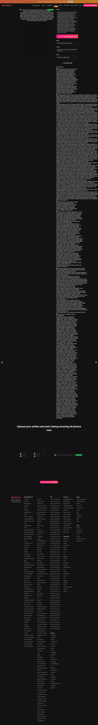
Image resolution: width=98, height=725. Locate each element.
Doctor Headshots (28, 644)
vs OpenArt (52, 685)
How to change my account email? (57, 591)
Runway (65, 547)
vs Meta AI (52, 687)
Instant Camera (27, 512)
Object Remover (67, 521)
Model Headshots (28, 538)
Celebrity (26, 633)
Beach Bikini (26, 593)
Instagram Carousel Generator (30, 591)
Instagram (26, 505)
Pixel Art (39, 637)
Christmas (39, 529)
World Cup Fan (27, 604)
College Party (40, 659)
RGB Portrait (40, 650)
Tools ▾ (43, 5)
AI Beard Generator (41, 696)
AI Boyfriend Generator (29, 600)
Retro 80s (39, 547)
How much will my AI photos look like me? (59, 587)
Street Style (26, 545)
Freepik (65, 558)
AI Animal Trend (40, 619)
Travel (25, 540)
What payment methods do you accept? (59, 573)
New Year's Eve (27, 628)
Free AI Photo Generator (82, 499)
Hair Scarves (40, 562)
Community (66, 5)
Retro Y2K (26, 580)
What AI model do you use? (56, 523)
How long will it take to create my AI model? (59, 589)
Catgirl (38, 654)
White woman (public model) (64, 43)
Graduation (39, 589)
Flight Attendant (40, 567)
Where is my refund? (54, 576)
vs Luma (52, 648)
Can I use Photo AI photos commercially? (59, 580)
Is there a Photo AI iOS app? (56, 549)
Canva (64, 584)
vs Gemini (52, 639)
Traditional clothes (41, 514)
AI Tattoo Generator (41, 663)
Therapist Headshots (28, 635)
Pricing (56, 5)
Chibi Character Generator (43, 508)
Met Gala (39, 560)
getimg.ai (65, 582)
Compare (52, 633)
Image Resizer (66, 501)
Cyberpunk (39, 516)
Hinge (25, 508)
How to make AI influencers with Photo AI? (59, 540)
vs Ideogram (53, 661)
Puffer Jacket (27, 617)
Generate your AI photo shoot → (49, 482)
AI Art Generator (40, 661)
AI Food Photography (41, 569)
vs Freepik (52, 654)
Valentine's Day (40, 525)
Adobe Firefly (66, 573)
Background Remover (68, 499)
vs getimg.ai (53, 679)
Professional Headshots (29, 529)
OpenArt (65, 589)
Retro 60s (39, 551)
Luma (64, 551)
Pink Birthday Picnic (41, 540)
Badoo (38, 584)
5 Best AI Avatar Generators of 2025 (58, 562)
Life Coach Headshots (29, 637)
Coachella (39, 595)
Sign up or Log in (80, 508)
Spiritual (26, 549)
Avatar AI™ (39, 499)
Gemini (64, 543)
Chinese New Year (41, 608)
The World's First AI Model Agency (31, 558)
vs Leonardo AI (53, 659)
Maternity (39, 670)
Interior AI (79, 527)
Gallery (78, 503)
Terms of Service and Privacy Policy (16, 502)
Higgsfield (65, 556)
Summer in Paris (40, 558)
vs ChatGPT (53, 637)
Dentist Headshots (41, 712)
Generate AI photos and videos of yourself (59, 521)
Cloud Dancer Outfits (28, 608)
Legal (78, 521)
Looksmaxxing (27, 554)
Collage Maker (66, 525)
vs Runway (52, 644)
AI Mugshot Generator (42, 701)
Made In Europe (27, 525)
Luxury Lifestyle (27, 630)
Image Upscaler (66, 516)
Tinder (25, 527)
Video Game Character (42, 624)
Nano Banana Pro (41, 615)
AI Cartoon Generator (41, 705)
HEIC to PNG (66, 532)
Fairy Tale (39, 611)
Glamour (26, 569)
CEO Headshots (40, 676)
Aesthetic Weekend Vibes (29, 534)
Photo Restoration (67, 514)
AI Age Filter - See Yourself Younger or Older (47, 633)
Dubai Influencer (27, 576)
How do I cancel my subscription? (57, 499)
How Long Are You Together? (43, 613)
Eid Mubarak (40, 604)
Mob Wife (26, 622)
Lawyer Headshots (28, 573)
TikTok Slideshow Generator (43, 617)
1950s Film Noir (40, 545)
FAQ (51, 497)
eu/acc (78, 534)
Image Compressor (67, 523)
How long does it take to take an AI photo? (59, 613)
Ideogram (65, 565)
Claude (65, 576)
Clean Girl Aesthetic (28, 516)
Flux (64, 569)
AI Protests (39, 687)
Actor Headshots (27, 536)
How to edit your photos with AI (57, 569)
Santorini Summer (41, 565)
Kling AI (65, 549)
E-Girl (38, 652)
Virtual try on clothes (41, 505)
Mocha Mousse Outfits (29, 565)
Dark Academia (40, 720)
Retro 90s (26, 547)
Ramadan (39, 600)
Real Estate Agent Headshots (30, 571)
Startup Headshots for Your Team (44, 679)
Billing (76, 5)
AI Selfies (26, 510)
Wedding (26, 597)
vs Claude (52, 672)
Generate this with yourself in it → (67, 36)
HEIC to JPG (66, 529)
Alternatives (66, 536)
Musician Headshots (41, 716)
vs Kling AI (52, 646)
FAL (64, 578)
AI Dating (26, 501)
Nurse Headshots (41, 709)
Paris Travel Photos (41, 622)
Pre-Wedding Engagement (43, 668)
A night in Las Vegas (41, 646)
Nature (38, 591)
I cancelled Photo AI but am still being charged (60, 508)
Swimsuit (39, 587)
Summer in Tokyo (41, 556)
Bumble (25, 514)
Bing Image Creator (67, 587)
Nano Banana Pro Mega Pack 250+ (32, 521)
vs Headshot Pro (54, 641)
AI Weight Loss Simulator (42, 698)
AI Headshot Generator (68, 508)
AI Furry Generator (28, 613)
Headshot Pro (66, 545)
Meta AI (65, 591)
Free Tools (65, 497)
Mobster (26, 624)
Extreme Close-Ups (28, 584)
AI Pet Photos (40, 703)
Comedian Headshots (29, 646)
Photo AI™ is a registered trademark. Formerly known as (16, 500)
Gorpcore (39, 534)
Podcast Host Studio (28, 606)
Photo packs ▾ (36, 5)
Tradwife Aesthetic (41, 641)
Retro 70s (39, 549)
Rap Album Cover (41, 665)
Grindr (25, 523)
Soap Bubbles (27, 619)
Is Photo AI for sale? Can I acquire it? (58, 538)
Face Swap (65, 510)
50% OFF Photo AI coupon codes (57, 512)
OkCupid (39, 707)
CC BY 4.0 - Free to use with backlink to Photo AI (66, 50)
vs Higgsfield (53, 652)
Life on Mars (40, 644)
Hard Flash (26, 499)
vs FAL (51, 674)
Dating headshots (41, 683)
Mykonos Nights (27, 582)
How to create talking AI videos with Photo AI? (60, 567)
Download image (67, 63)
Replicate (65, 580)
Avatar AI (13, 501)
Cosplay (39, 538)
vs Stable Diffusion (54, 663)
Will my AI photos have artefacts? (57, 624)
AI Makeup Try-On (28, 595)
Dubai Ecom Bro (40, 501)
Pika (64, 554)
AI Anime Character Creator (43, 510)
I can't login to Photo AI (55, 536)
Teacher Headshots (28, 641)
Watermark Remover (67, 505)
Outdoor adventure (41, 582)
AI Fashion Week (40, 648)
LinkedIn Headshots (28, 519)
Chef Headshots (40, 714)
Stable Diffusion (66, 567)
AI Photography (27, 503)
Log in (80, 5)
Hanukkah (39, 602)
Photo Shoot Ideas (81, 501)
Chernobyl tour (40, 639)
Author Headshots (28, 639)
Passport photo (40, 685)
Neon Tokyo (40, 657)
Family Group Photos (41, 628)
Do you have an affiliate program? (57, 547)
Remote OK (79, 532)
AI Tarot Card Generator (29, 611)
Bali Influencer (40, 576)
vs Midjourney (53, 635)
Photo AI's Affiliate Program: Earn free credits (60, 519)
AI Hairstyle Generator (42, 694)
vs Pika (52, 650)
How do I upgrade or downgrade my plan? (59, 622)
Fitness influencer (41, 580)
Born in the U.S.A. (41, 543)
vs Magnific (52, 668)
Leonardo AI (66, 562)
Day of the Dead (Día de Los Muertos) (45, 606)
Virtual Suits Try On (28, 543)
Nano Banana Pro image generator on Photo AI (60, 551)
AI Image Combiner (67, 527)
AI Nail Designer (40, 571)
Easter (38, 527)
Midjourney (65, 538)
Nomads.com (79, 529)
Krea (64, 560)
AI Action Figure (40, 681)
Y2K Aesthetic (27, 578)
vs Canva (52, 681)
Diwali (38, 523)
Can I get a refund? (54, 510)
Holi (38, 597)
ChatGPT (65, 540)
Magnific (65, 571)
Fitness (38, 578)
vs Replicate (53, 676)
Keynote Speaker (28, 567)
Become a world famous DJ (43, 672)
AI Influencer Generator (42, 573)
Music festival (40, 593)
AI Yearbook (40, 536)
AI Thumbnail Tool (41, 692)
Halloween (39, 521)
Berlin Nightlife (27, 556)
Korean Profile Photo (41, 519)
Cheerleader (27, 626)
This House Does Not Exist (82, 538)
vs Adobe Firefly (53, 670)
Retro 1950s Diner (28, 615)
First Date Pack (27, 602)
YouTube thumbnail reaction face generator (46, 690)
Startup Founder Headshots (30, 532)
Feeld (25, 560)
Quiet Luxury (27, 562)
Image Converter (67, 519)
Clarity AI (79, 536)
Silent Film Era (40, 554)
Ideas (72, 5)
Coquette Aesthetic (41, 718)
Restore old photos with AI (56, 556)
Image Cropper (66, 503)
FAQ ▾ (60, 5)
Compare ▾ (49, 5)
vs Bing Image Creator (55, 683)
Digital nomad (40, 503)
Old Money (26, 587)
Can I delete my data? (55, 529)
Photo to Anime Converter (42, 512)
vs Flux (51, 665)
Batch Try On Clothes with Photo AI (58, 558)
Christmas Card (40, 532)
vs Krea (52, 657)
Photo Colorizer (66, 512)
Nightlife (26, 551)
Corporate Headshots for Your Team (45, 674)
